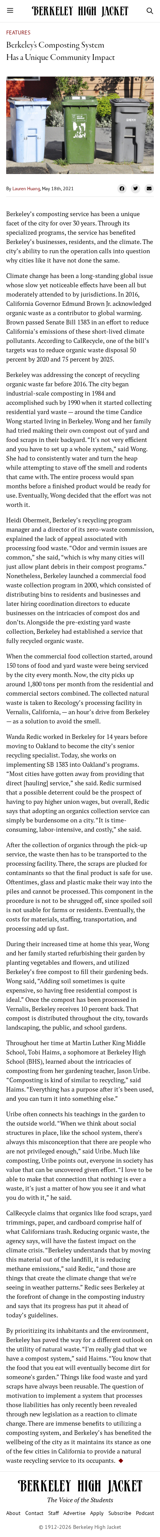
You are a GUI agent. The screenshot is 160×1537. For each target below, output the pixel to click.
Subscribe (119, 1513)
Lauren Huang (26, 188)
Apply (97, 1513)
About (13, 1513)
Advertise (74, 1513)
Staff (53, 1513)
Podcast (145, 1513)
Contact (34, 1513)
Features (18, 32)
